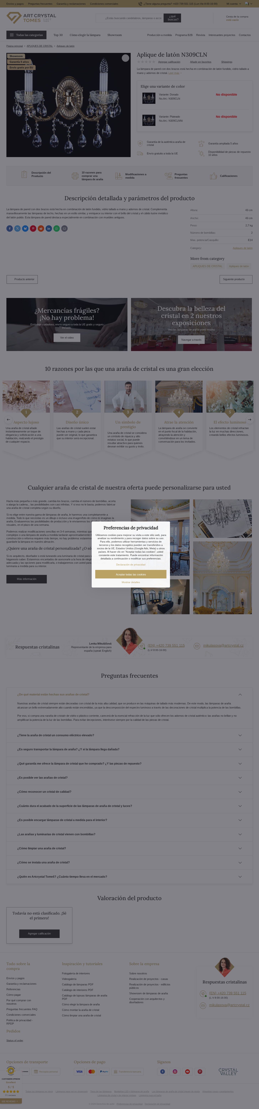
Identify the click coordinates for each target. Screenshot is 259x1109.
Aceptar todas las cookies (131, 574)
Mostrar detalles (131, 582)
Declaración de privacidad (130, 564)
